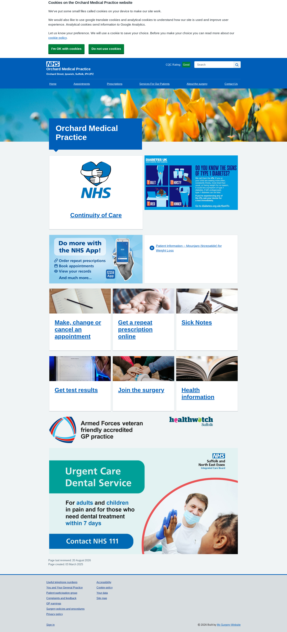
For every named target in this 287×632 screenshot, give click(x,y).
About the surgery (197, 84)
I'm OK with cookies (66, 48)
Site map (101, 598)
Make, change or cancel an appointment (78, 329)
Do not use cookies (106, 48)
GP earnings (53, 603)
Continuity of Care (96, 215)
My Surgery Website (229, 624)
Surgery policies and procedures (65, 608)
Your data (102, 592)
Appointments (82, 84)
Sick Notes (197, 322)
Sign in (50, 624)
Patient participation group (61, 592)
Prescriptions (114, 84)
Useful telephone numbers (61, 582)
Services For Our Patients (154, 84)
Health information (198, 393)
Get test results (76, 390)
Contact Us (231, 84)
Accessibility (103, 582)
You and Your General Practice (64, 587)
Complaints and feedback (61, 598)
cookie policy (57, 37)
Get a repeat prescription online (135, 329)
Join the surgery (141, 390)
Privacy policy (54, 614)
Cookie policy (104, 587)
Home (52, 84)
